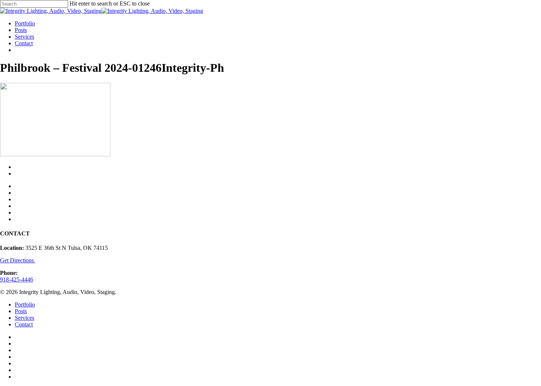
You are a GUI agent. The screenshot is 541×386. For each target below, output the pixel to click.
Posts (21, 311)
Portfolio (25, 304)
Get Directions (17, 260)
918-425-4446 (16, 279)
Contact (24, 324)
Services (24, 318)
